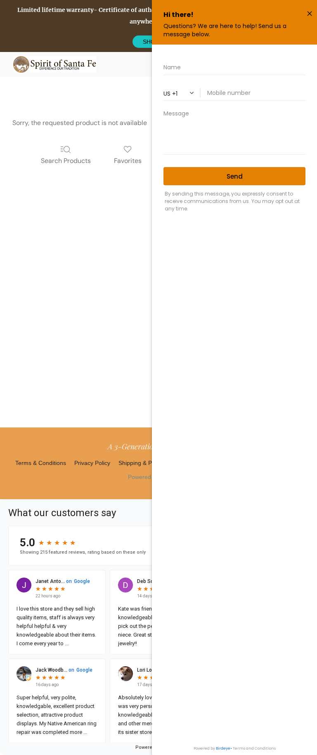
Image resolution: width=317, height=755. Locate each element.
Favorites (128, 160)
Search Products (66, 160)
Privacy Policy (92, 463)
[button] (54, 64)
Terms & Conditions (40, 463)
